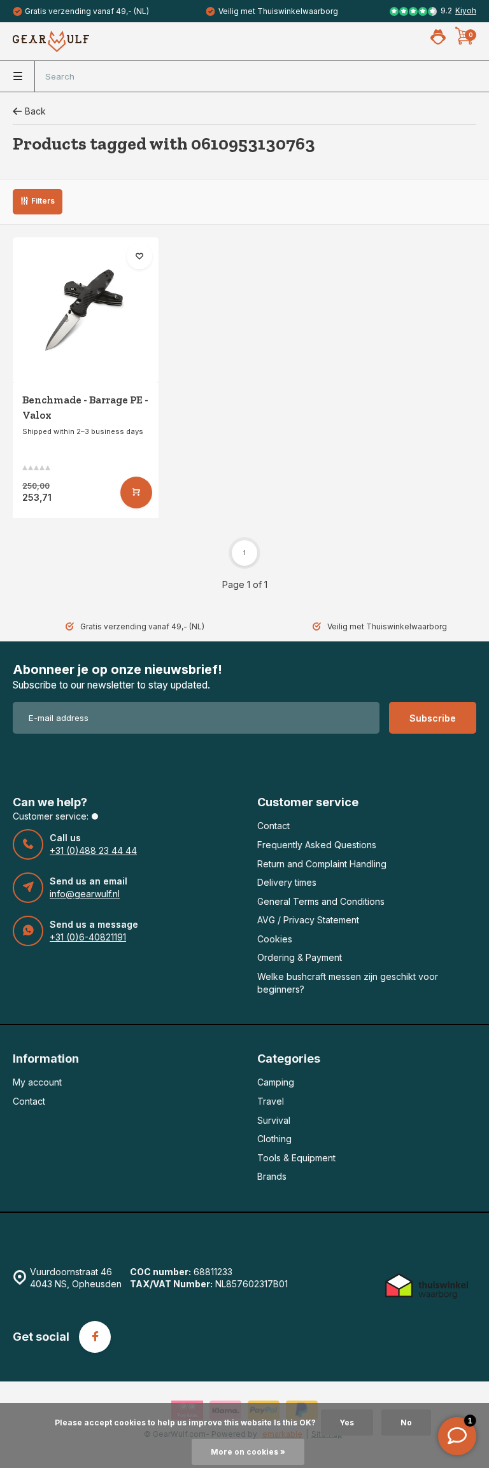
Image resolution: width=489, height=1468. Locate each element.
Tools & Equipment (296, 1157)
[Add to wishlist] (139, 256)
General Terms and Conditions (321, 901)
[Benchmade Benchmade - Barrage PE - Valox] (86, 310)
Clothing (274, 1138)
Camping (275, 1082)
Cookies (274, 938)
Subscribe (432, 718)
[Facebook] (95, 1337)
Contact (273, 825)
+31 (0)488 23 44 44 (93, 850)
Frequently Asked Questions (316, 844)
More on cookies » (248, 1452)
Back (35, 111)
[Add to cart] (136, 492)
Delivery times (286, 882)
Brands (272, 1176)
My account (37, 1082)
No (406, 1422)
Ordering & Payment (299, 957)
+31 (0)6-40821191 (88, 937)
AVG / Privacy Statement (308, 919)
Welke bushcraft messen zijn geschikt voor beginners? (347, 983)
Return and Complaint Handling (321, 863)
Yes (347, 1422)
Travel (270, 1101)
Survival (273, 1120)
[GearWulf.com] (51, 41)
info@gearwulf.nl (85, 893)
